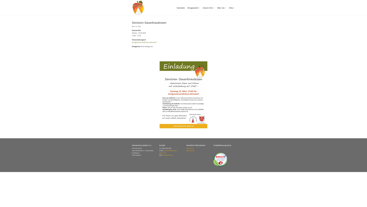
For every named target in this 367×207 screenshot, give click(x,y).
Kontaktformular (167, 155)
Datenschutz (190, 151)
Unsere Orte (208, 8)
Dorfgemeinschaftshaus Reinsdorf (144, 42)
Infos (231, 8)
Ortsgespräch (192, 8)
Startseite (181, 8)
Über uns (221, 8)
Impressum (190, 148)
